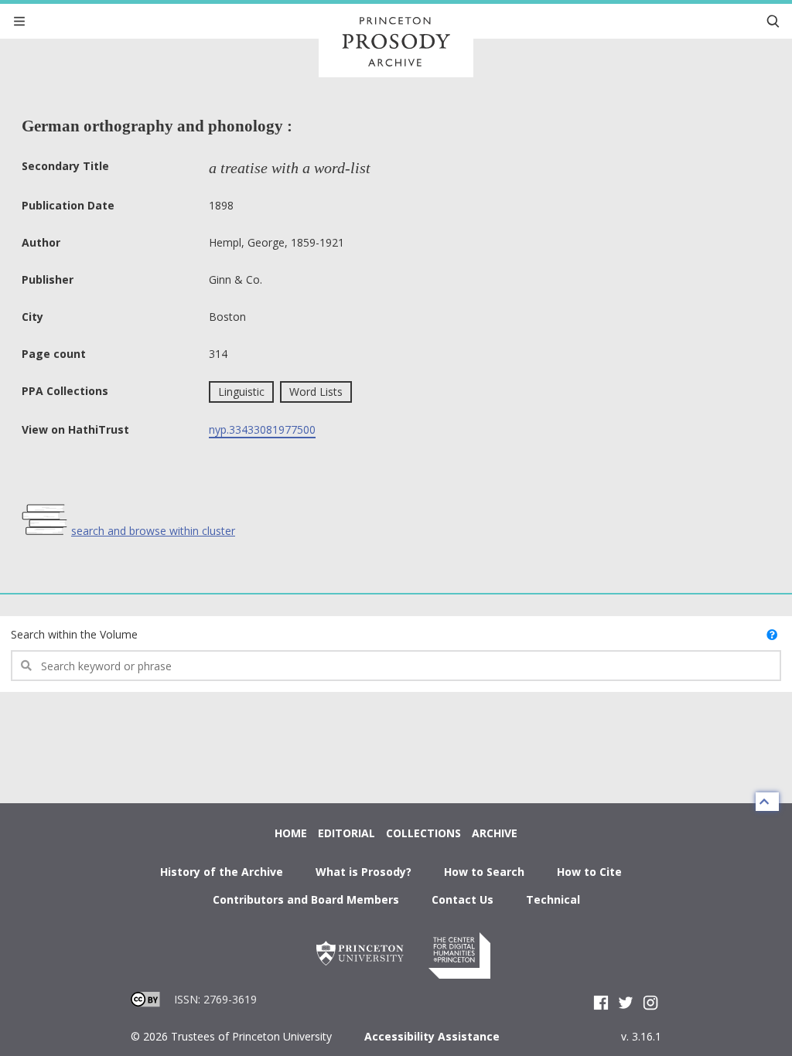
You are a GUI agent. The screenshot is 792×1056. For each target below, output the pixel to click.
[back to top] (767, 801)
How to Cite (589, 871)
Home (291, 833)
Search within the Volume (74, 634)
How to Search (484, 871)
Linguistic (241, 391)
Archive (494, 833)
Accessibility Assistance (432, 1036)
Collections (423, 833)
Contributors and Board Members (306, 899)
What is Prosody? (363, 871)
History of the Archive (221, 871)
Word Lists (316, 391)
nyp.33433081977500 (262, 429)
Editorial (346, 833)
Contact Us (462, 899)
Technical (553, 899)
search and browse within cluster (153, 530)
